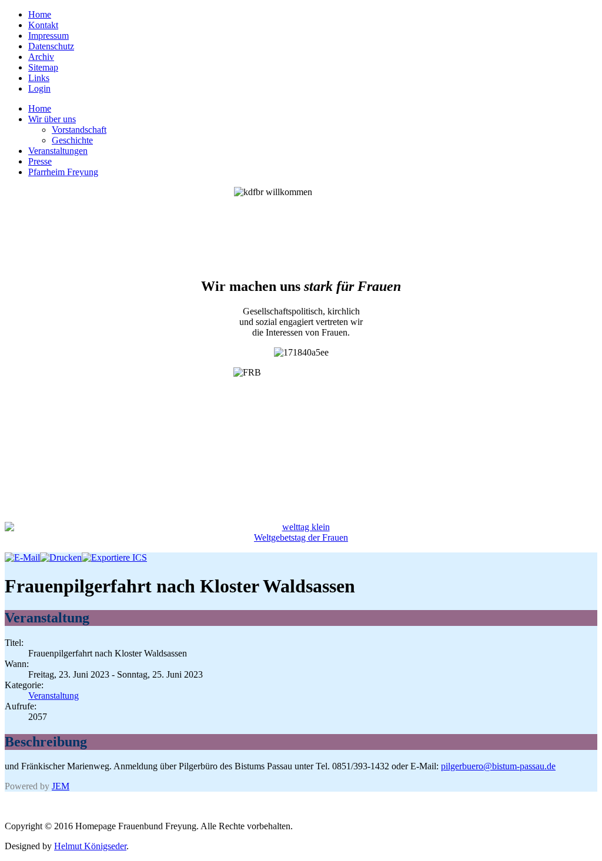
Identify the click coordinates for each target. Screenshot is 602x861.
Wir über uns (52, 119)
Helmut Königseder (90, 846)
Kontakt (43, 25)
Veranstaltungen (58, 151)
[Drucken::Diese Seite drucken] (61, 557)
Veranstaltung (53, 696)
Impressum (48, 36)
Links (38, 78)
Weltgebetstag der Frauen (301, 537)
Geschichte (72, 140)
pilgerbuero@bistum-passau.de (498, 766)
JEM (60, 786)
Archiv (41, 57)
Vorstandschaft (79, 130)
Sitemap (43, 67)
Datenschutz (51, 46)
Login (39, 88)
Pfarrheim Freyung (63, 172)
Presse (40, 161)
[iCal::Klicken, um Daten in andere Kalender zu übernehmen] (114, 557)
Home (39, 14)
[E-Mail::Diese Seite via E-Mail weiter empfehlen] (22, 557)
